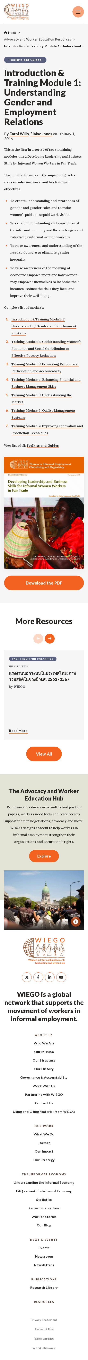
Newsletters (44, 1265)
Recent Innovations (44, 1208)
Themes (44, 1143)
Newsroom (44, 1256)
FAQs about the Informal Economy (44, 1191)
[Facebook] (38, 977)
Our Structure (44, 1060)
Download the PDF (33, 582)
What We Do (44, 1134)
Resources (44, 1302)
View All (44, 753)
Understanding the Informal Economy (44, 1182)
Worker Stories (44, 1217)
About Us (44, 1035)
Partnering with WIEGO (44, 1094)
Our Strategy (44, 1160)
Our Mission (44, 1052)
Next (50, 639)
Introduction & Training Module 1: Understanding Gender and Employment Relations (43, 326)
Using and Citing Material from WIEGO (44, 1111)
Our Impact (44, 1151)
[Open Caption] (76, 922)
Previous (38, 639)
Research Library (44, 1287)
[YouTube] (61, 977)
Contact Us (44, 1103)
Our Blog (44, 1225)
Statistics (44, 1199)
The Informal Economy (44, 1174)
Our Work (44, 1126)
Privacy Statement (44, 1320)
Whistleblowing (44, 1348)
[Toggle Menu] (78, 12)
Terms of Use (44, 1329)
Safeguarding (44, 1338)
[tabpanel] (44, 900)
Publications (44, 1279)
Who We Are (44, 1043)
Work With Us (44, 1086)
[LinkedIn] (50, 977)
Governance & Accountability (44, 1077)
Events (44, 1248)
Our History (44, 1069)
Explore (44, 856)
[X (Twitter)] (27, 977)
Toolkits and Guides (43, 445)
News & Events (44, 1239)
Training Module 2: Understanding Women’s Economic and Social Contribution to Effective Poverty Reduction (46, 349)
